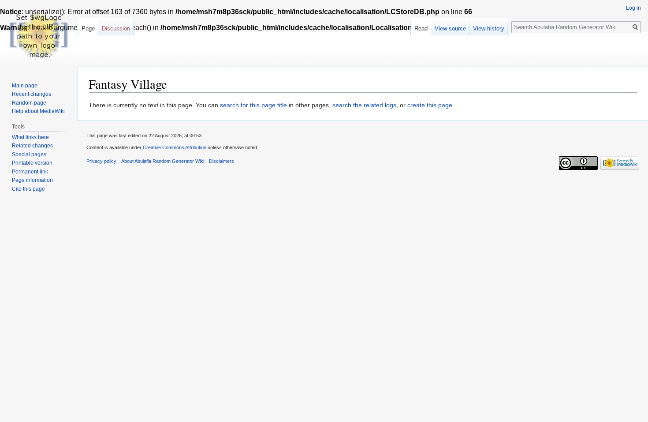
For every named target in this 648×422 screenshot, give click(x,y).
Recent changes (31, 94)
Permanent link (30, 172)
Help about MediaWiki (38, 111)
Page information (32, 180)
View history (488, 28)
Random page (29, 103)
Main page (24, 86)
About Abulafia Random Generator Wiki (162, 161)
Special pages (29, 154)
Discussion (116, 28)
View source (450, 28)
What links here (30, 137)
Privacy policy (101, 161)
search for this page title (253, 105)
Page (88, 28)
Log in (633, 8)
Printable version (32, 163)
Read (421, 28)
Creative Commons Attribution (174, 147)
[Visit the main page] (39, 35)
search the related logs (364, 105)
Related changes (32, 146)
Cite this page (28, 189)
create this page (429, 105)
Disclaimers (221, 161)
